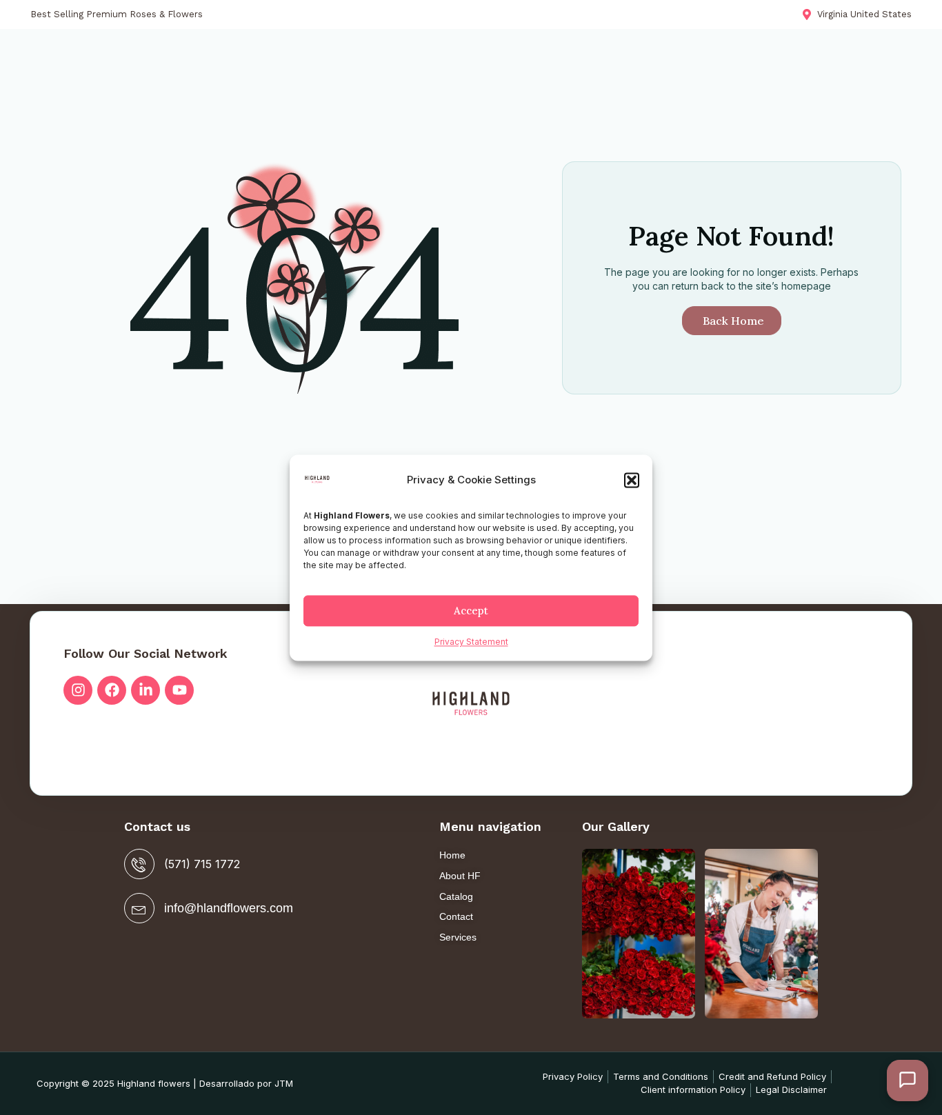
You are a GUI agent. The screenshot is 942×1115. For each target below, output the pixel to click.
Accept (471, 610)
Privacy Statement (471, 642)
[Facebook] (111, 690)
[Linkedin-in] (145, 690)
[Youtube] (179, 690)
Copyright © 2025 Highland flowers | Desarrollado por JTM (165, 1083)
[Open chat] (907, 1080)
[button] (632, 481)
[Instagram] (77, 690)
